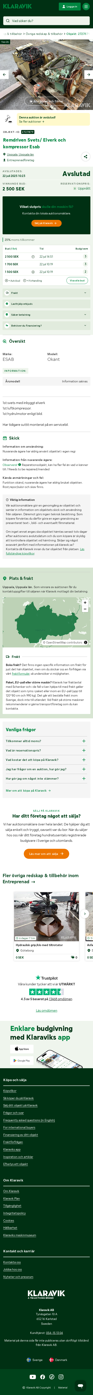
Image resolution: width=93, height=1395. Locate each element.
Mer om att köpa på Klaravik (26, 790)
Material (62, 1387)
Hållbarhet (10, 1227)
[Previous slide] (4, 74)
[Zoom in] (85, 602)
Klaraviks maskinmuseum (19, 1235)
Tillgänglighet (12, 1205)
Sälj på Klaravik (44, 223)
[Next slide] (88, 74)
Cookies (8, 1220)
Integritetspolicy (14, 1213)
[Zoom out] (85, 609)
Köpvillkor (9, 1090)
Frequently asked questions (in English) (29, 1120)
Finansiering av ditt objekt (20, 1135)
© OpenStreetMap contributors (62, 642)
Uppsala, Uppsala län (20, 154)
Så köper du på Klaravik (18, 1098)
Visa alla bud (77, 280)
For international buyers (19, 1127)
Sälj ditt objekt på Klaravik (20, 1105)
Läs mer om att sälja (43, 854)
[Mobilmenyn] (86, 6)
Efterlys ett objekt (15, 1164)
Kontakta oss (12, 1262)
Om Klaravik (11, 1191)
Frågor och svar (13, 1112)
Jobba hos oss (12, 1269)
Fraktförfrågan (13, 1142)
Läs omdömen (46, 1010)
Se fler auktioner (30, 121)
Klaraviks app (12, 1149)
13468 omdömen (60, 999)
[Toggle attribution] (85, 642)
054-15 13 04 (54, 1333)
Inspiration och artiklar (18, 1157)
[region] (46, 622)
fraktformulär (20, 673)
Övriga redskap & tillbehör (44, 34)
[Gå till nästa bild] (84, 913)
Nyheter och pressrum (18, 1277)
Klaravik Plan (11, 1198)
